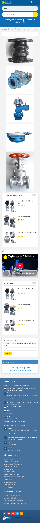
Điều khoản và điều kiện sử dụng (14, 500)
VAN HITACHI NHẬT (9, 485)
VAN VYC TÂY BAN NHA (11, 461)
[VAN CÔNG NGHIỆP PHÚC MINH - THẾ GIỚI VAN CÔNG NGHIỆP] (9, 3)
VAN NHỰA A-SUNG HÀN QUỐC (13, 474)
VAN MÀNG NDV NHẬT (11, 467)
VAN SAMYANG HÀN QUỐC (12, 482)
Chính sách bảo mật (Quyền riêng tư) (15, 503)
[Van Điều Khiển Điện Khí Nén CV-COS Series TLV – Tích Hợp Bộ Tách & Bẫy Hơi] (10, 206)
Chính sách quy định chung (12, 495)
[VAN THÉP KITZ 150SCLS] (20, 172)
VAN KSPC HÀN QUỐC (10, 459)
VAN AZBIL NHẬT (9, 479)
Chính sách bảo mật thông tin (13, 498)
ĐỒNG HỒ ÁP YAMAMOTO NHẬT (14, 477)
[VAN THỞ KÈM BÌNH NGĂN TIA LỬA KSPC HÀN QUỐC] (20, 108)
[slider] (21, 205)
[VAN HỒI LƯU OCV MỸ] (20, 80)
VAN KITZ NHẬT (8, 469)
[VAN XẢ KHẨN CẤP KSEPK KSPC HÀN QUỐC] (20, 137)
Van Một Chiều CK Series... (26, 320)
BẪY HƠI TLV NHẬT (9, 472)
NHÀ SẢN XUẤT (8, 487)
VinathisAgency (25, 517)
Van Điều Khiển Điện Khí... (26, 289)
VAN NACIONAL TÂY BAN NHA (13, 464)
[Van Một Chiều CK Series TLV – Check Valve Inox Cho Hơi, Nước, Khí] (10, 237)
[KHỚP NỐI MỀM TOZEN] (20, 51)
